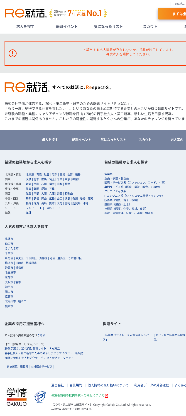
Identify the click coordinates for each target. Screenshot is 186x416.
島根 (36, 198)
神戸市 (9, 287)
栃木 (36, 179)
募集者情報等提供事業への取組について (77, 395)
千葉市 (9, 253)
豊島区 (61, 258)
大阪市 (9, 282)
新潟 (28, 184)
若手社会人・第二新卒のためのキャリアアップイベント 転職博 (44, 353)
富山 (36, 184)
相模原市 (31, 263)
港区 (52, 258)
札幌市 (9, 239)
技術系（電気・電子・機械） (122, 200)
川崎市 (19, 263)
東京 (67, 179)
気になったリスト (108, 26)
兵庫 (52, 193)
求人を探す (25, 26)
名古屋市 (10, 272)
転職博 (24, 367)
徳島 (67, 198)
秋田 (46, 174)
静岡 (36, 189)
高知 (90, 198)
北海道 (30, 174)
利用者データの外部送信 (151, 385)
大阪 (44, 193)
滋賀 (28, 193)
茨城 (28, 179)
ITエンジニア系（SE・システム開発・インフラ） (134, 196)
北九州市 (10, 301)
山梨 (59, 184)
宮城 (62, 174)
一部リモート (52, 208)
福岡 (28, 203)
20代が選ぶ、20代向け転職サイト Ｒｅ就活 (32, 348)
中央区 (19, 258)
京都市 (9, 277)
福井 (52, 184)
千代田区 (31, 258)
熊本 (52, 203)
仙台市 (9, 244)
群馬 (44, 179)
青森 (39, 174)
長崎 (44, 203)
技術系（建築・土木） (118, 204)
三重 (52, 189)
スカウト (150, 26)
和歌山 (69, 193)
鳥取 (28, 198)
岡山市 (9, 292)
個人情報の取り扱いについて (108, 385)
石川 (44, 184)
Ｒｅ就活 (12, 367)
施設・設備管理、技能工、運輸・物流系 (128, 213)
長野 (67, 184)
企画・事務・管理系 (116, 178)
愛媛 (83, 198)
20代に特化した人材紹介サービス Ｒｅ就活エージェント (39, 358)
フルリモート (34, 208)
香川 (75, 198)
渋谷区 (43, 258)
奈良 (59, 193)
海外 (28, 213)
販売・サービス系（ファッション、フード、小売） (135, 183)
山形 (70, 174)
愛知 (44, 189)
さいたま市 (12, 248)
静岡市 (9, 268)
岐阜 (28, 189)
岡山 (44, 198)
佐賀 (36, 203)
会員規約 (75, 385)
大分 (59, 203)
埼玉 (52, 179)
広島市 (9, 296)
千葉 (59, 179)
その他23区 (75, 258)
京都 (36, 193)
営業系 (108, 174)
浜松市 (19, 268)
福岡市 (22, 301)
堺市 (18, 282)
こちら (41, 335)
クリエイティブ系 (115, 191)
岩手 (54, 174)
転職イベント (67, 26)
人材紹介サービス (41, 367)
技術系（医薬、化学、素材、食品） (126, 209)
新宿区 (9, 258)
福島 (78, 174)
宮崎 (67, 203)
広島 (52, 198)
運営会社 (57, 385)
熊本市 (9, 306)
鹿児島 (76, 203)
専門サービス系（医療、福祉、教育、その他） (133, 187)
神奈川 (76, 179)
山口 (59, 198)
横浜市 (9, 263)
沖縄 (85, 203)
